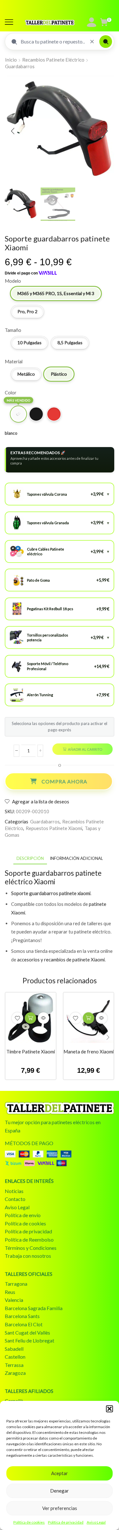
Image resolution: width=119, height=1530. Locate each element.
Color (11, 392)
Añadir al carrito (85, 749)
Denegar (59, 1491)
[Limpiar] (92, 41)
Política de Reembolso (29, 1240)
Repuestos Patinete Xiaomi (54, 828)
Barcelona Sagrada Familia (34, 1308)
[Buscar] (105, 41)
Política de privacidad (65, 1522)
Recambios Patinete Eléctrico (53, 60)
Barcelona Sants (22, 1316)
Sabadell (14, 1349)
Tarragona (16, 1284)
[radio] (56, 293)
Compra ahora (64, 781)
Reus (10, 1292)
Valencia (14, 1300)
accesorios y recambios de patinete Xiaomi (61, 959)
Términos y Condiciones (30, 1248)
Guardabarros (20, 66)
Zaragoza (15, 1373)
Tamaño (13, 330)
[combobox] (53, 42)
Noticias (14, 1191)
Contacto (15, 1199)
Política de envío (23, 1215)
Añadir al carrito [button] (30, 1018)
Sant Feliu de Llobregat (29, 1340)
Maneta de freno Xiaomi (88, 1051)
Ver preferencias (59, 1508)
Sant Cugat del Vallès (27, 1332)
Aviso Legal (96, 1522)
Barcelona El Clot (24, 1324)
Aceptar (59, 1473)
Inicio (11, 60)
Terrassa (14, 1365)
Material (14, 361)
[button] (109, 1409)
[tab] (30, 858)
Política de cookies (29, 1522)
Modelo (13, 281)
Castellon (15, 1357)
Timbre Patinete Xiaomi (30, 1051)
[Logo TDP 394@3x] (59, 1108)
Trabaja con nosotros (28, 1256)
